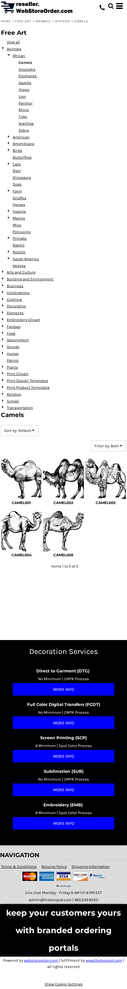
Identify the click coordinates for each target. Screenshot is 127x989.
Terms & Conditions (19, 866)
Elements (15, 313)
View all (13, 42)
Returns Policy (54, 866)
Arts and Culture (21, 272)
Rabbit (19, 245)
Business (15, 286)
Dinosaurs (22, 177)
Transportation (20, 407)
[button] (111, 6)
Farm (17, 191)
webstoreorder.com (41, 960)
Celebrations (18, 292)
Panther (25, 103)
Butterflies (22, 157)
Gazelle (25, 82)
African (62, 21)
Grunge (13, 347)
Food (11, 333)
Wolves (19, 265)
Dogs (17, 184)
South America (26, 259)
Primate (20, 238)
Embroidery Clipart (23, 319)
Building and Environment (30, 279)
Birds (17, 150)
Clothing (14, 299)
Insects (19, 211)
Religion (14, 394)
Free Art (23, 21)
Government (18, 340)
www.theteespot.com (104, 960)
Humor (13, 353)
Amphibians (23, 143)
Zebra (24, 130)
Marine (19, 218)
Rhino (24, 110)
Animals (43, 21)
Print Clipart (17, 374)
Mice (17, 225)
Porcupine (22, 232)
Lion (22, 96)
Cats (17, 164)
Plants (12, 367)
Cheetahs (27, 69)
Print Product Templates (28, 387)
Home (6, 21)
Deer (17, 170)
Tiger (23, 116)
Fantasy (14, 326)
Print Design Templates (27, 380)
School (13, 401)
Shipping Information (90, 866)
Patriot (13, 360)
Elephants (28, 76)
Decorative (16, 306)
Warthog (26, 123)
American (21, 137)
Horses (19, 204)
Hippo (24, 89)
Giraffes (19, 198)
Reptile (19, 252)
